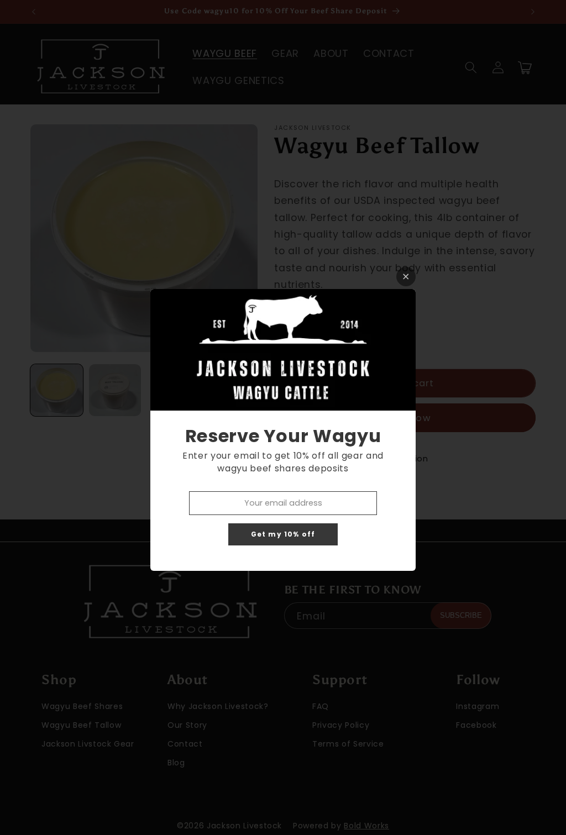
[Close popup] (406, 276)
